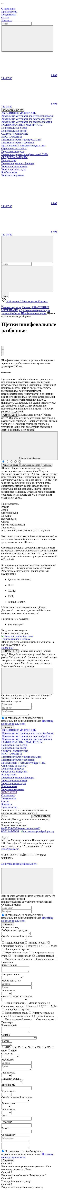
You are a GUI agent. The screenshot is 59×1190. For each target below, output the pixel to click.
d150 (27, 1047)
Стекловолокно (45, 959)
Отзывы (47, 465)
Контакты (6, 20)
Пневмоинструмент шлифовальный (21, 756)
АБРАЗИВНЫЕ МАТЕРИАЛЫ (18, 730)
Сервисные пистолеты (14, 765)
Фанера (32, 946)
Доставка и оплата (31, 465)
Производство (9, 11)
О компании (8, 8)
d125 (17, 1047)
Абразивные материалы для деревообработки (26, 736)
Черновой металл (21, 955)
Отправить (8, 727)
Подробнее (7, 647)
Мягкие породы (37, 942)
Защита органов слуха (13, 783)
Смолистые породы (12, 946)
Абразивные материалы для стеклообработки (26, 739)
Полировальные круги (14, 748)
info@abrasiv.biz (10, 849)
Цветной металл (45, 955)
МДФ (54, 946)
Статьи (5, 17)
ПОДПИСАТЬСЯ (42, 816)
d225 (47, 1047)
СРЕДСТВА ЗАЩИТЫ (14, 771)
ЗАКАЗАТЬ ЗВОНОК (13, 110)
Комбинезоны (9, 786)
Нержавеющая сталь (16, 952)
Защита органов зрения (14, 780)
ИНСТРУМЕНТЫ (11, 753)
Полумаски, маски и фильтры (17, 777)
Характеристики (10, 465)
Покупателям (8, 14)
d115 (7, 1047)
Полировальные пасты (14, 745)
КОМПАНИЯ (9, 792)
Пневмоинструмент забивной (18, 759)
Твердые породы (14, 942)
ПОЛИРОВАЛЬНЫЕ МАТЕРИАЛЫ (22, 742)
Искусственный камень (18, 959)
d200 (37, 1047)
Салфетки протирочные (14, 750)
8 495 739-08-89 (10, 828)
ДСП (43, 946)
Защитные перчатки (12, 789)
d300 (4, 1050)
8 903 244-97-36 (10, 831)
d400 (14, 1050)
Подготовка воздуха (12, 768)
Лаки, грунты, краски (17, 949)
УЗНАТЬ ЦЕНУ (10, 415)
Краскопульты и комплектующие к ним (23, 762)
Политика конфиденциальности (19, 863)
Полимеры (7, 962)
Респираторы (8, 774)
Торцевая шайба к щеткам (15, 639)
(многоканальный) (29, 828)
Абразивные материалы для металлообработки (27, 733)
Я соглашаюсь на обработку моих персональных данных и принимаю (27, 720)
